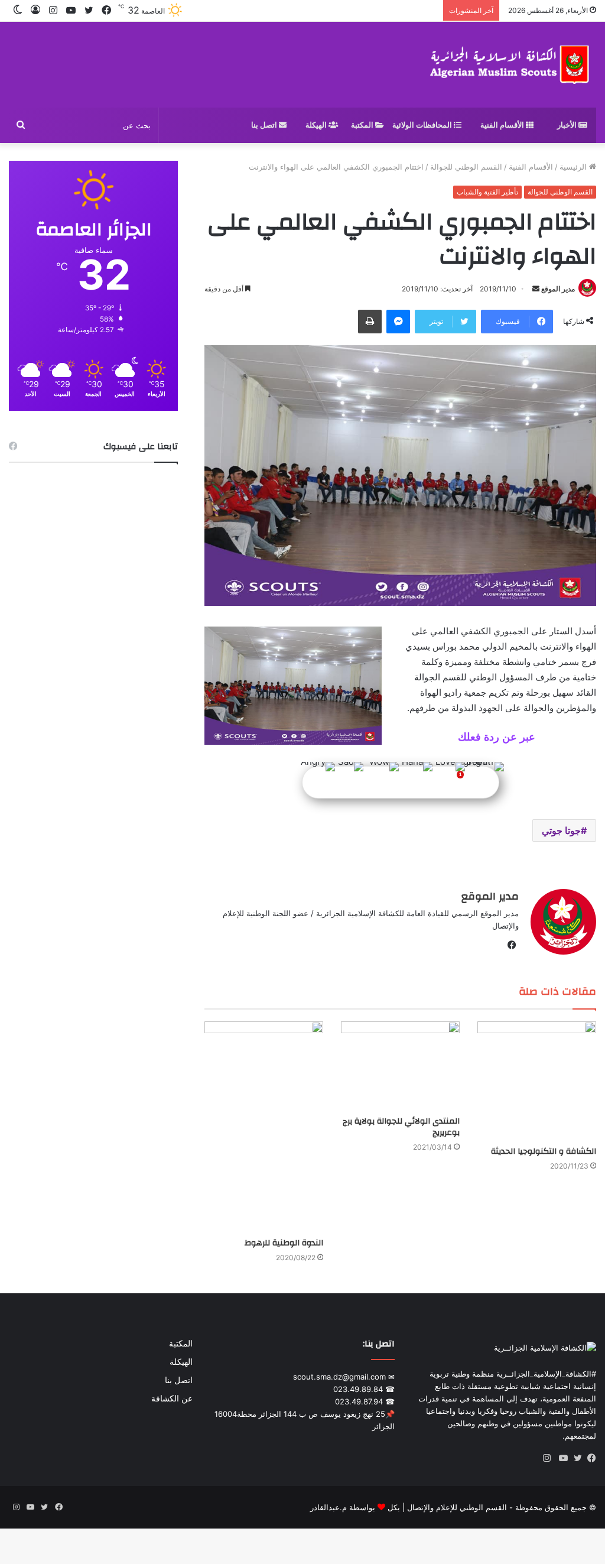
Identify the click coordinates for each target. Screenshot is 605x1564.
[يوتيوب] (561, 1458)
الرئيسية (574, 166)
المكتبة (363, 125)
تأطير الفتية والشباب (487, 191)
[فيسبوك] (589, 1458)
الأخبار (567, 125)
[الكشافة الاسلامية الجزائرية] (510, 65)
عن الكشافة (172, 1398)
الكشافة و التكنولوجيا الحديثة (543, 1151)
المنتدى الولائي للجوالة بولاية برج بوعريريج (401, 1127)
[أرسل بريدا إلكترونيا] (535, 288)
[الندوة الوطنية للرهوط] (263, 1126)
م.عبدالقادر (328, 1507)
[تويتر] (575, 1458)
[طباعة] (370, 321)
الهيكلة (316, 125)
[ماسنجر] (398, 321)
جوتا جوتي (561, 830)
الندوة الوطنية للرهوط (284, 1243)
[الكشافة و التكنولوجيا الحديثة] (536, 1080)
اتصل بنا (265, 125)
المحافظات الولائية (423, 125)
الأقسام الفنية (503, 125)
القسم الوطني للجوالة (466, 166)
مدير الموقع (558, 288)
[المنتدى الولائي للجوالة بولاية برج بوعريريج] (400, 1066)
